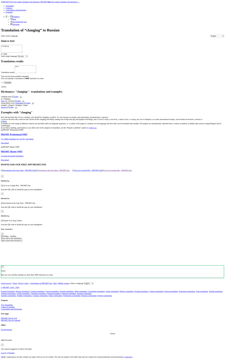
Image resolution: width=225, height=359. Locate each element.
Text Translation (7, 305)
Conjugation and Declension (11, 309)
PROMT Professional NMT (14, 134)
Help (14, 19)
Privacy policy (23, 283)
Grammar (9, 12)
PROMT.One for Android (10, 320)
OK (2, 357)
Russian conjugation (89, 296)
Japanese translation (84, 294)
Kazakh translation (141, 291)
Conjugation (16, 10)
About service (6, 283)
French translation (52, 291)
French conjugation (105, 296)
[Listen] (15, 97)
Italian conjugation (55, 296)
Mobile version (63, 283)
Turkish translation (216, 291)
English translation (8, 291)
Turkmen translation (8, 294)
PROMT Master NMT (11, 151)
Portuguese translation (187, 291)
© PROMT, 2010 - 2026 (10, 287)
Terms (15, 283)
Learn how (128, 357)
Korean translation (171, 291)
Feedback (16, 17)
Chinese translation (156, 291)
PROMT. (59, 2)
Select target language (9, 56)
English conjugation (24, 296)
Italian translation (81, 291)
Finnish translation (54, 294)
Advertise (16, 24)
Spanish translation (67, 291)
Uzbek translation (23, 294)
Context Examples (8, 307)
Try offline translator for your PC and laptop (17, 139)
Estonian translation (69, 294)
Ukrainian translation (38, 294)
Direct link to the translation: (11, 238)
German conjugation (40, 296)
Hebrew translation (127, 291)
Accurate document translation (12, 156)
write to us (92, 128)
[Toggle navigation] (79, 2)
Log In (3, 353)
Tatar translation (202, 291)
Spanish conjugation (8, 296)
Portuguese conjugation (72, 296)
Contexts (9, 8)
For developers (6, 330)
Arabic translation (112, 291)
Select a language (77, 283)
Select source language (9, 36)
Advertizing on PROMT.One (41, 283)
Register (11, 353)
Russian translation (23, 291)
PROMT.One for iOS (9, 318)
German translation (37, 291)
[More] (4, 121)
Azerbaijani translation (96, 291)
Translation (10, 6)
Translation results (7, 72)
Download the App (19, 22)
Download (5, 143)
